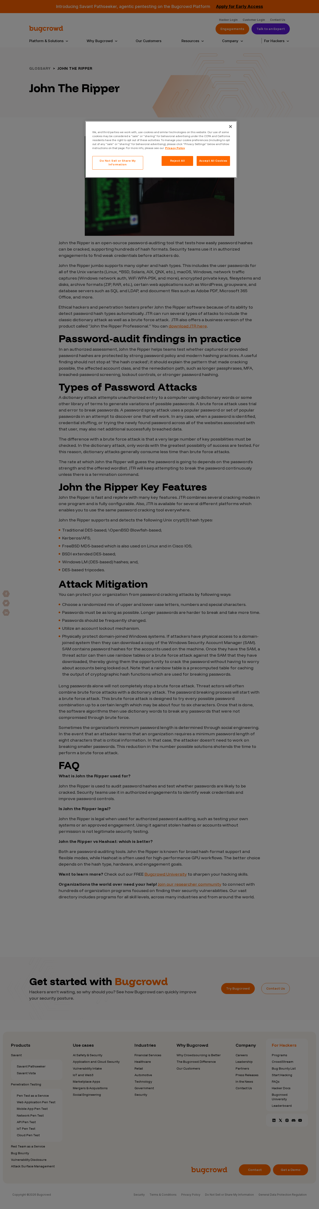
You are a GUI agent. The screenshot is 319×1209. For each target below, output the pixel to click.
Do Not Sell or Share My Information (118, 162)
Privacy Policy (175, 148)
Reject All (177, 160)
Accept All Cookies (213, 160)
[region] (161, 149)
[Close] (230, 126)
